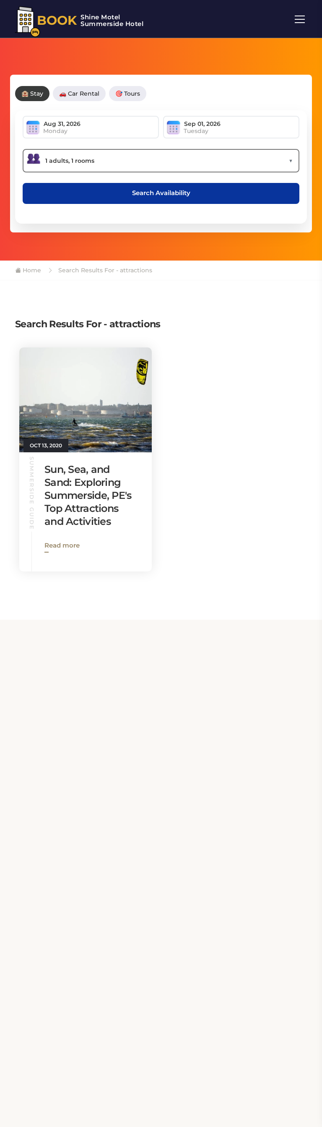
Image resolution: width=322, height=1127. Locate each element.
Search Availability (161, 193)
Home (31, 270)
